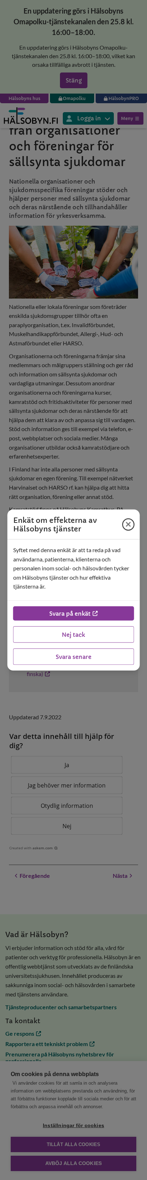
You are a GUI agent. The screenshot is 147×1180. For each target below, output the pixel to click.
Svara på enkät (70, 613)
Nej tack (73, 634)
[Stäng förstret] (128, 524)
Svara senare (73, 656)
